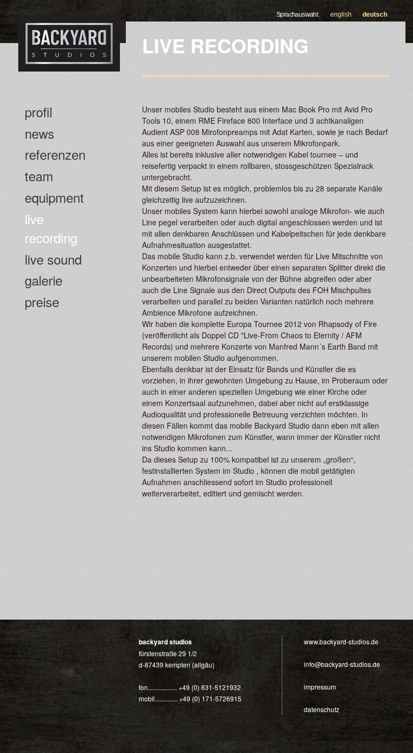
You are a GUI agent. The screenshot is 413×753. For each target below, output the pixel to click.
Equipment (54, 197)
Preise (42, 301)
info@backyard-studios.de (342, 664)
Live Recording (51, 228)
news (39, 133)
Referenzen (55, 154)
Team (39, 175)
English (341, 14)
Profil (38, 111)
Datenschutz (321, 709)
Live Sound (53, 259)
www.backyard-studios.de (341, 641)
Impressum (320, 686)
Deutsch (374, 14)
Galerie (43, 280)
